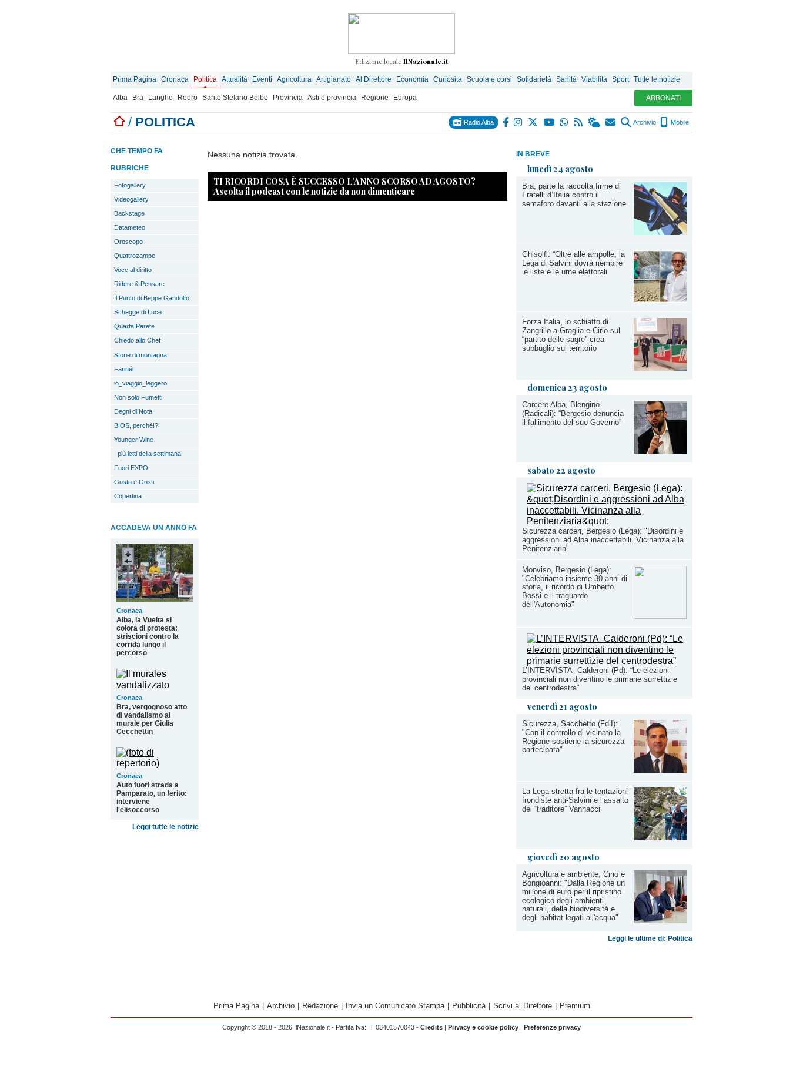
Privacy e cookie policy (483, 1027)
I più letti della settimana (147, 453)
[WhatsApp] (565, 122)
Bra (137, 97)
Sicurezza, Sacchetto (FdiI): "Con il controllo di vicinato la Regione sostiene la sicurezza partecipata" (573, 737)
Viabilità (594, 79)
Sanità (566, 79)
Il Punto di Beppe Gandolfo (151, 297)
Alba (120, 97)
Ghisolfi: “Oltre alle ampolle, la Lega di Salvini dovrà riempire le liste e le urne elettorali (573, 263)
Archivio (644, 122)
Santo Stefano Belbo (235, 97)
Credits (431, 1027)
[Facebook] (506, 122)
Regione (375, 97)
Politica (205, 79)
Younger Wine (133, 439)
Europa (405, 97)
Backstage (129, 213)
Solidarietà (534, 79)
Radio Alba (478, 122)
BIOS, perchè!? (136, 425)
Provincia (288, 97)
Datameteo (129, 227)
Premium (575, 1005)
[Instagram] (519, 122)
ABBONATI (663, 98)
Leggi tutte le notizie (165, 827)
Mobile (679, 122)
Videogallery (131, 199)
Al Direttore (374, 79)
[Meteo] (594, 122)
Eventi (262, 79)
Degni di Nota (133, 411)
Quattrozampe (134, 255)
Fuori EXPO (131, 467)
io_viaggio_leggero (140, 383)
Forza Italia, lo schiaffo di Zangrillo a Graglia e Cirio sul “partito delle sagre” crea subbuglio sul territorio (571, 335)
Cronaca (175, 79)
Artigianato (333, 79)
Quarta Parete (134, 326)
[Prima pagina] (119, 122)
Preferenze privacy (552, 1027)
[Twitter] (533, 122)
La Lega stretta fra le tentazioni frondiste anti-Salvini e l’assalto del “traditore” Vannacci (575, 800)
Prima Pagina (134, 79)
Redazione (320, 1005)
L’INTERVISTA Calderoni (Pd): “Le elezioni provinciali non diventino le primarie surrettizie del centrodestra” (599, 679)
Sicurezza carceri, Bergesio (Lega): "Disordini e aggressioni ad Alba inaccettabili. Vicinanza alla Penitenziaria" (603, 540)
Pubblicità (469, 1005)
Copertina (128, 496)
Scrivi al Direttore (522, 1005)
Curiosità (447, 79)
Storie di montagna (140, 354)
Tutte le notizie (657, 79)
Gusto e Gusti (134, 481)
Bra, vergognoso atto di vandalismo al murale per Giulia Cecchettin (151, 719)
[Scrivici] (611, 122)
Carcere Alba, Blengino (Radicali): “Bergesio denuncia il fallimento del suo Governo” (573, 413)
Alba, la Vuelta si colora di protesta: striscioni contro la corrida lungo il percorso (147, 636)
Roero (188, 97)
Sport (620, 79)
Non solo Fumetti (138, 397)
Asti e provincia (331, 97)
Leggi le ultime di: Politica (650, 938)
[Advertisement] (357, 503)
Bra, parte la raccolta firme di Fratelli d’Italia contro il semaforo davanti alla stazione (574, 195)
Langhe (160, 97)
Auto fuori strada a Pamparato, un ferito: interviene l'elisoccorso (151, 797)
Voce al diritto (133, 269)
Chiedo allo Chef (137, 340)
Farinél (123, 369)
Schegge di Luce (138, 312)
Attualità (234, 79)
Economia (412, 79)
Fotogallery (130, 185)
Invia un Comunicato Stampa (395, 1005)
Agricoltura (294, 79)
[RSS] (579, 122)
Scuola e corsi (489, 79)
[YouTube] (549, 122)
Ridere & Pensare (139, 283)
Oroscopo (128, 241)
